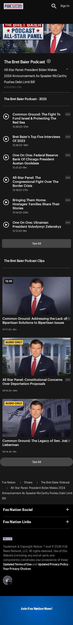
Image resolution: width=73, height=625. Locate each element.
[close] (68, 335)
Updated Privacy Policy (53, 564)
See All (36, 243)
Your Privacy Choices (17, 569)
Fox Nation (8, 482)
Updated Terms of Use (17, 564)
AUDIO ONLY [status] (13, 342)
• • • (68, 114)
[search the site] (54, 6)
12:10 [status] (8, 281)
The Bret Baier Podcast (24, 62)
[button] (54, 6)
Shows (28, 482)
